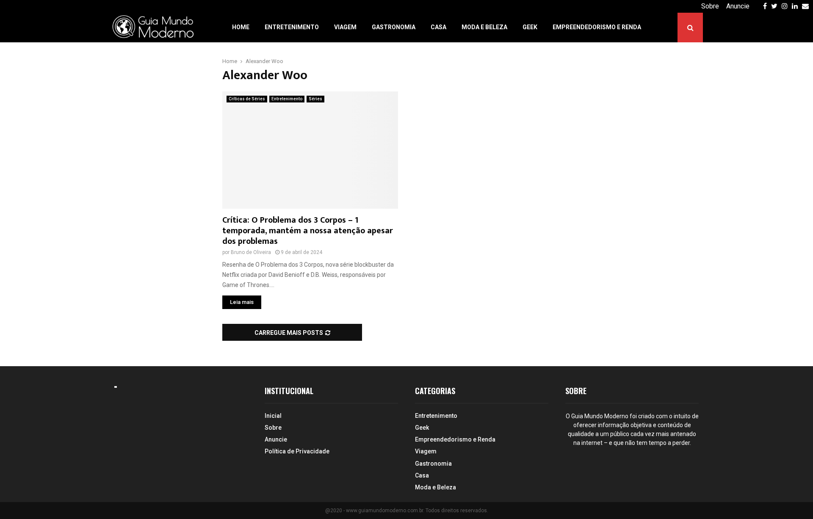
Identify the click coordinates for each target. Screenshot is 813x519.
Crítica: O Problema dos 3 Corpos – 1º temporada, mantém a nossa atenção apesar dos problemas (307, 230)
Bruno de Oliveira (251, 252)
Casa (438, 27)
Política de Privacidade (297, 451)
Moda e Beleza (484, 27)
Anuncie (737, 6)
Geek (530, 27)
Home (240, 27)
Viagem (345, 27)
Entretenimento (292, 27)
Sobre (710, 6)
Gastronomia (393, 27)
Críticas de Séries (247, 99)
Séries (315, 99)
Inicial (273, 415)
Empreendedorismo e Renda (597, 27)
